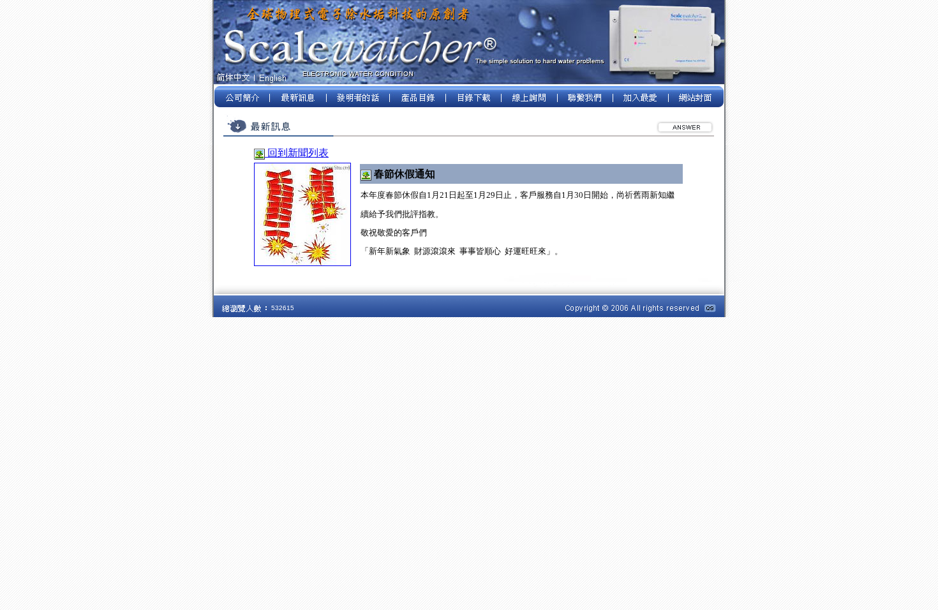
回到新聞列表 (297, 152)
